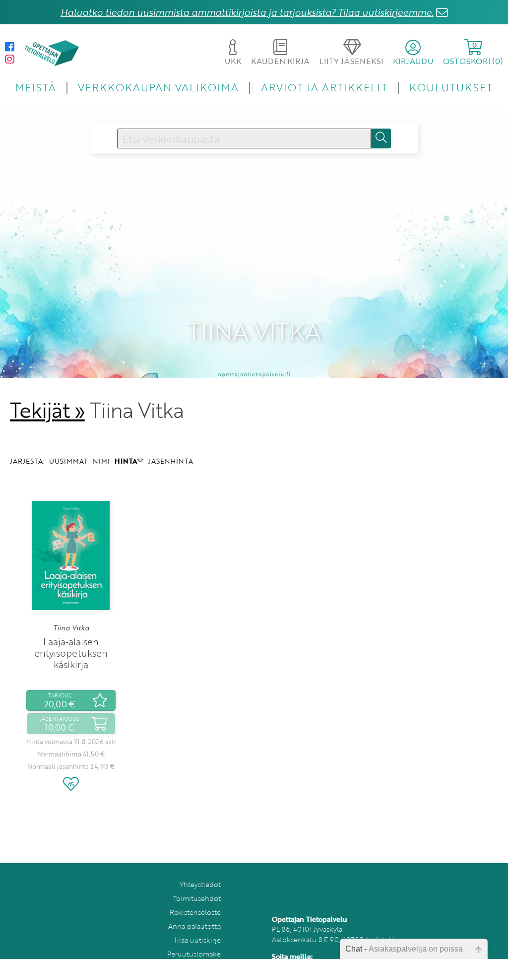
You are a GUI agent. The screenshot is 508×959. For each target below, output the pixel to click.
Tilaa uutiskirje (197, 940)
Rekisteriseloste (195, 912)
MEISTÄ (35, 87)
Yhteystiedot (200, 884)
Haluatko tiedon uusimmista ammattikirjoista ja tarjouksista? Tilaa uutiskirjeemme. (247, 12)
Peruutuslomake (194, 954)
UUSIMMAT (68, 461)
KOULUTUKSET (450, 87)
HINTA (126, 461)
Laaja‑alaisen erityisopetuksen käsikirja (71, 653)
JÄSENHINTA (170, 461)
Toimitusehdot (197, 898)
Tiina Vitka (71, 628)
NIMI (101, 461)
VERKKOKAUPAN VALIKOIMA (158, 87)
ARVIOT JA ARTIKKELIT (324, 87)
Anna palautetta (194, 926)
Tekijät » (47, 410)
